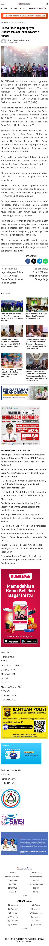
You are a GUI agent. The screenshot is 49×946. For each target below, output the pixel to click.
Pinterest (14, 909)
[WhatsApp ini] (45, 261)
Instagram (37, 917)
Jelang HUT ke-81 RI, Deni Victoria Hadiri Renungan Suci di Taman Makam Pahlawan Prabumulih (22, 548)
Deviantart (37, 925)
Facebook (14, 905)
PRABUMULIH (8, 656)
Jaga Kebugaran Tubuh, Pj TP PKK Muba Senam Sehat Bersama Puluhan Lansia (12, 275)
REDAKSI (5, 691)
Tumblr (14, 913)
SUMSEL (5, 652)
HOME (12, 873)
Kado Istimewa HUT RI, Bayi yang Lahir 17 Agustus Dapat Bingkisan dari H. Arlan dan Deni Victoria (24, 537)
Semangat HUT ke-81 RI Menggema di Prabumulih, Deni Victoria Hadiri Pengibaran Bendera (22, 518)
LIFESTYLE (12, 888)
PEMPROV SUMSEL (12, 877)
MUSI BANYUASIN (10, 665)
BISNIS (36, 888)
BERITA (24, 896)
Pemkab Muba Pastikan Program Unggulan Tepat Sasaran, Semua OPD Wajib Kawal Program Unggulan (10, 342)
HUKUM (36, 880)
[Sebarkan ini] (27, 261)
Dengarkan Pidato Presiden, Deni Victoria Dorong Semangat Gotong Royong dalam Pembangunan (21, 560)
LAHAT (4, 678)
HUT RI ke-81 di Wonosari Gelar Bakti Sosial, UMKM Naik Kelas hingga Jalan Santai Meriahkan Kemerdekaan (23, 484)
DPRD (4, 661)
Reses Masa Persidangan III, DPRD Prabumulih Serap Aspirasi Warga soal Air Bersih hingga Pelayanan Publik (24, 473)
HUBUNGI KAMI (9, 695)
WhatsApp (37, 909)
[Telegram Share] (39, 261)
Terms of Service (9, 778)
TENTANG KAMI (9, 699)
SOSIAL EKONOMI (36, 884)
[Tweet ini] (33, 261)
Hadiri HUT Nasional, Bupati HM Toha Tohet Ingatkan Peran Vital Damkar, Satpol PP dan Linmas (12, 317)
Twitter (37, 905)
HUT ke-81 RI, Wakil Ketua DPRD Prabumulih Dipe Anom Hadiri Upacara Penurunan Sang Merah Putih (23, 495)
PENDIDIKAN (12, 880)
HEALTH (12, 892)
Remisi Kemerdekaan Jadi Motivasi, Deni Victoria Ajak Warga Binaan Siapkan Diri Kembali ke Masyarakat (20, 507)
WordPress (14, 917)
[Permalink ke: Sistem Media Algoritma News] (3, 40)
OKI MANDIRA (8, 669)
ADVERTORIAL (36, 873)
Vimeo (37, 921)
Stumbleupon (37, 913)
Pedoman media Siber (11, 770)
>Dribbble (14, 921)
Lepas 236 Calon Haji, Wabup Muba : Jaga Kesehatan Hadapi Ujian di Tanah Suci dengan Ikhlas (11, 373)
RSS (25, 929)
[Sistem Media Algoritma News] (24, 3)
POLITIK (12, 884)
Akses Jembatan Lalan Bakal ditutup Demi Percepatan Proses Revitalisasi (36, 316)
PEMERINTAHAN (36, 877)
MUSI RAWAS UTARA (11, 686)
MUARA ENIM (8, 673)
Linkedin (14, 925)
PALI (3, 682)
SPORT (36, 892)
